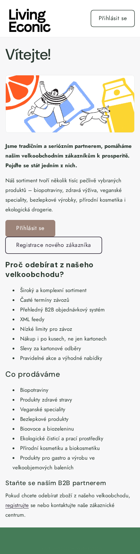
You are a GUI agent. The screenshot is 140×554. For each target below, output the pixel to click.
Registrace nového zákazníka (53, 245)
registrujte (17, 505)
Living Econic (63, 548)
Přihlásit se (113, 18)
